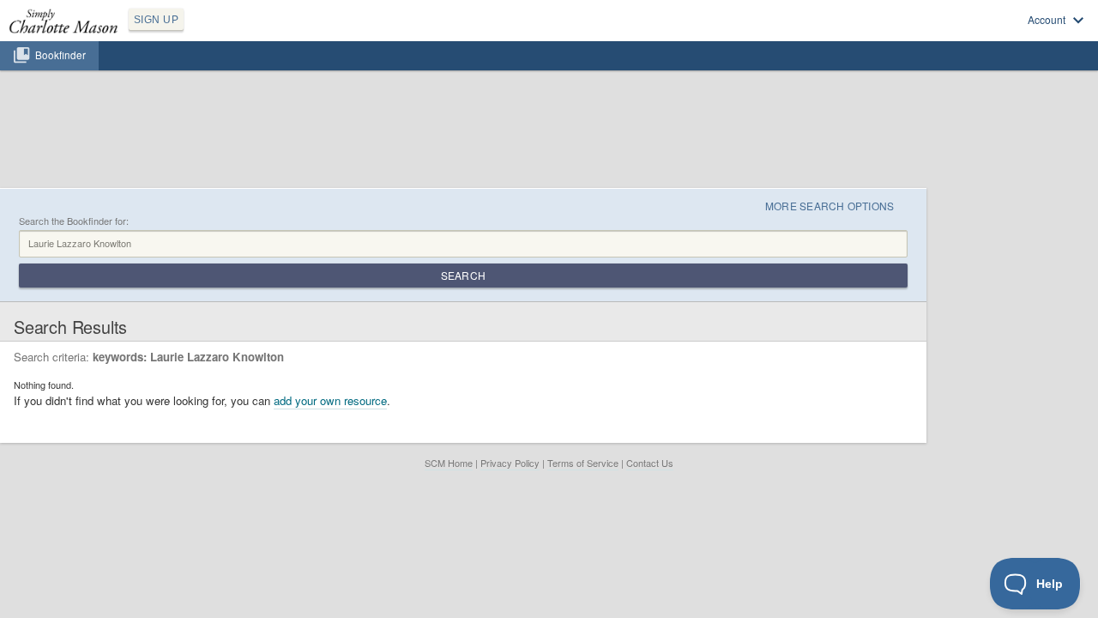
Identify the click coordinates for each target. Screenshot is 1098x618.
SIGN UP (156, 20)
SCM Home (449, 463)
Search (463, 275)
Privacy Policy (510, 463)
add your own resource (330, 400)
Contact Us (649, 463)
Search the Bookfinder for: (74, 221)
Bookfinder (60, 55)
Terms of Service (582, 463)
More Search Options (830, 205)
